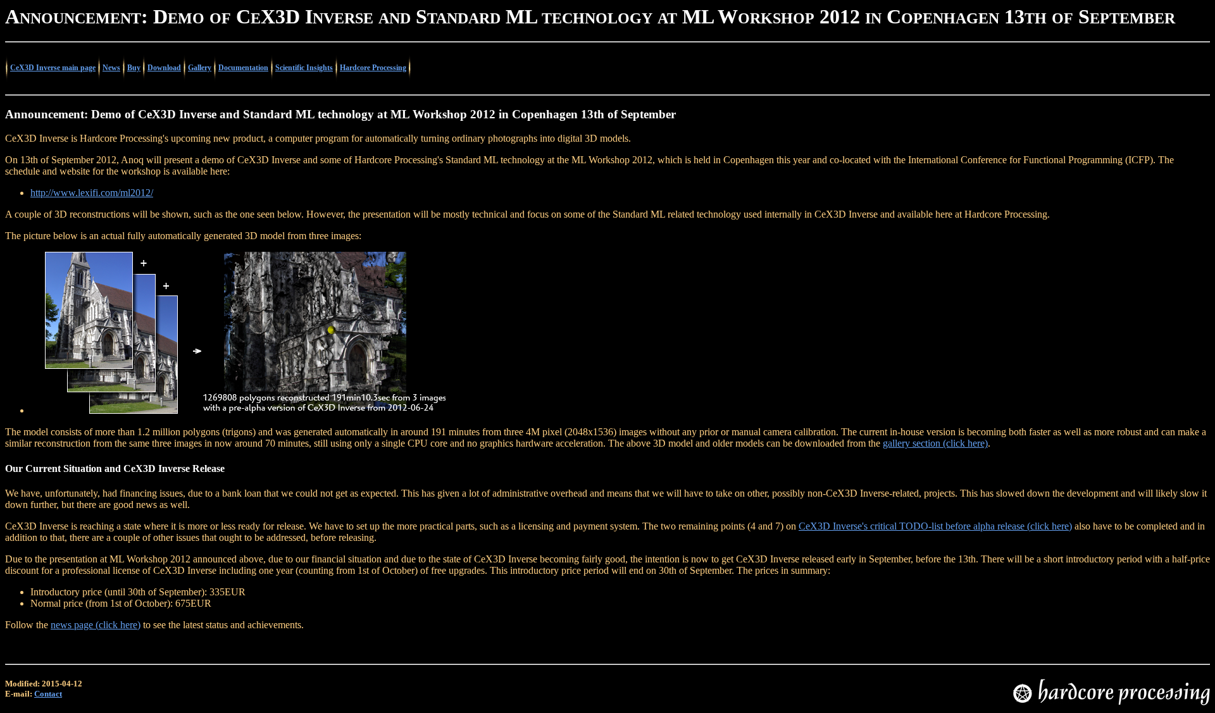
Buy (133, 67)
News (111, 67)
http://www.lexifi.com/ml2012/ (91, 192)
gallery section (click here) (935, 443)
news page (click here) (95, 624)
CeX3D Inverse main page (53, 67)
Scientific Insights (304, 67)
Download (164, 67)
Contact (48, 693)
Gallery (199, 67)
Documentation (243, 67)
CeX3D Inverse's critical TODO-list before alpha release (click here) (935, 526)
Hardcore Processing (373, 67)
